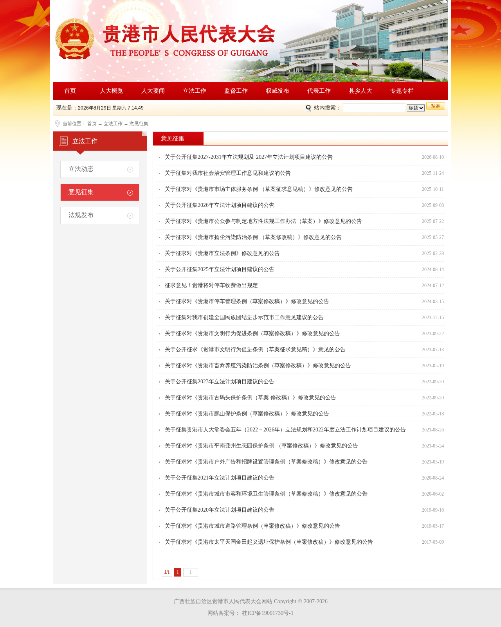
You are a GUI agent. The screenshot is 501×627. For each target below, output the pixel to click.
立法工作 (194, 91)
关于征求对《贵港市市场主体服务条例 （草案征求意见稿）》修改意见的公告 (259, 189)
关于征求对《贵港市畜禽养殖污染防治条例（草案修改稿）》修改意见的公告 (258, 365)
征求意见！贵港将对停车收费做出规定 (211, 285)
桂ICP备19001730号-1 (267, 613)
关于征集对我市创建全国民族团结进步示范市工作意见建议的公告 (244, 317)
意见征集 (139, 123)
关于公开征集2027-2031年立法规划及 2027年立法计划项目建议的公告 (249, 157)
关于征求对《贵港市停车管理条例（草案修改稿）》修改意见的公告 (247, 301)
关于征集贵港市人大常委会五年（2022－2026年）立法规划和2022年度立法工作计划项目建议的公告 (285, 430)
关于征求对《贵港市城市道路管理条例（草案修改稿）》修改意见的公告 (252, 526)
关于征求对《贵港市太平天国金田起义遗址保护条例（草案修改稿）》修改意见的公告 (269, 542)
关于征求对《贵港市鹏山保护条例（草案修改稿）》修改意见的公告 (247, 414)
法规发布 (81, 215)
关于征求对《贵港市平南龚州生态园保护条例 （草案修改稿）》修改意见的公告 (261, 446)
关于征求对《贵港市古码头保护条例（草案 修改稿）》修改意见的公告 (250, 398)
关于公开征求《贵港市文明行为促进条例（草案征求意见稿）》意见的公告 (255, 349)
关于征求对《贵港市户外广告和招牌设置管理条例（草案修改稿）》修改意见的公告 (266, 462)
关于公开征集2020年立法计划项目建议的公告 (219, 510)
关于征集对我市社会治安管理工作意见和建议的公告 (228, 173)
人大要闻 (153, 91)
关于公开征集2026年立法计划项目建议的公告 (219, 205)
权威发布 (277, 91)
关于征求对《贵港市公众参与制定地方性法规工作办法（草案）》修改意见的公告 (263, 221)
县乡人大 (360, 91)
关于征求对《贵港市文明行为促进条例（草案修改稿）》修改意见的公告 (252, 333)
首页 (70, 91)
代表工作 (319, 91)
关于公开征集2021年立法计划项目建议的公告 (219, 478)
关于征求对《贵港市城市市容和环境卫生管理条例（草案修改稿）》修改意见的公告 (266, 494)
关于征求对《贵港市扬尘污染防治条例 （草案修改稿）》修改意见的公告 (253, 237)
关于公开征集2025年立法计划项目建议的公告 (219, 269)
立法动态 (81, 168)
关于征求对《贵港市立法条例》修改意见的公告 (222, 253)
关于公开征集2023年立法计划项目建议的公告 (219, 381)
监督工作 (236, 91)
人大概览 (111, 91)
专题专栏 (402, 91)
